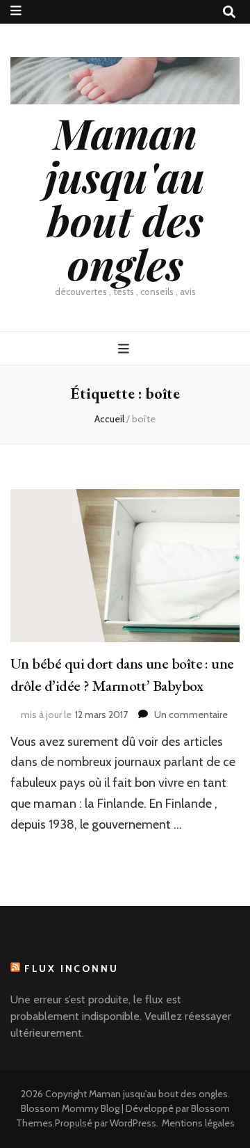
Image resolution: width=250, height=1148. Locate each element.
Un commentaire (191, 714)
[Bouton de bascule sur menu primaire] (125, 349)
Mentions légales (198, 1123)
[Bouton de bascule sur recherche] (229, 12)
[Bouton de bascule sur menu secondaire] (16, 10)
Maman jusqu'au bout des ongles (125, 198)
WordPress (133, 1123)
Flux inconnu (71, 968)
